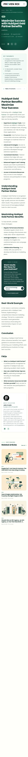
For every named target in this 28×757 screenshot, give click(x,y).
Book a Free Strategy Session (11, 288)
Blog (7, 10)
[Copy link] (15, 44)
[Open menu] (24, 3)
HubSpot (14, 123)
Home (2, 10)
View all (23, 445)
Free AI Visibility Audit (12, 293)
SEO (11, 10)
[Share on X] (12, 44)
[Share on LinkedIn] (8, 44)
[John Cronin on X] (8, 428)
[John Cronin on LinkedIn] (4, 428)
